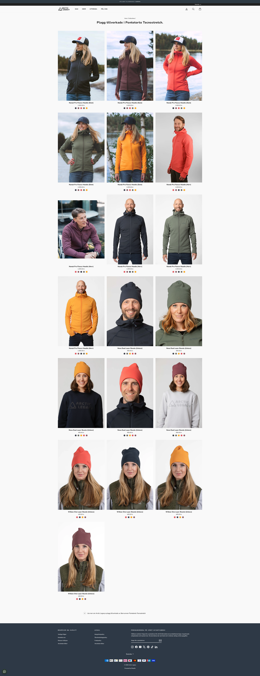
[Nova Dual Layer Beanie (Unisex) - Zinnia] (130, 354)
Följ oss (104, 9)
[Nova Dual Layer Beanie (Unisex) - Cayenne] (133, 354)
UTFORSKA (93, 9)
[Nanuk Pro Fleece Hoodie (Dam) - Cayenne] (81, 108)
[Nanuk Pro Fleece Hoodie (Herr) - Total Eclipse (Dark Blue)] (179, 190)
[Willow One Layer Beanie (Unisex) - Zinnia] (82, 517)
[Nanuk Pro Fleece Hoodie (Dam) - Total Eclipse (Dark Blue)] (76, 108)
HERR (84, 9)
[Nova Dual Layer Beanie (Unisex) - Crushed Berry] (135, 354)
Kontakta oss (62, 637)
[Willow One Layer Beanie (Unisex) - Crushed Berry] (85, 517)
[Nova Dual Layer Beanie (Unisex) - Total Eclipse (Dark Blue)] (124, 354)
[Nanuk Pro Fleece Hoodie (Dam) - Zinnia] (87, 108)
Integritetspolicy (99, 634)
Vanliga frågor (62, 634)
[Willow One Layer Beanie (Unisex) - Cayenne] (77, 517)
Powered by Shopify (130, 668)
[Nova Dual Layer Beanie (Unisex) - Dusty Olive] (127, 354)
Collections (131, 18)
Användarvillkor (62, 644)
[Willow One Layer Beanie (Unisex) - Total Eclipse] (80, 517)
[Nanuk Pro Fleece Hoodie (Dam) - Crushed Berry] (78, 108)
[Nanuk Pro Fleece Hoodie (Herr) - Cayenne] (173, 190)
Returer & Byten (63, 640)
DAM (76, 9)
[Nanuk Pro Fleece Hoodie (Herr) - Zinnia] (184, 190)
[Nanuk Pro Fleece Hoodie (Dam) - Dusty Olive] (84, 108)
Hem (125, 18)
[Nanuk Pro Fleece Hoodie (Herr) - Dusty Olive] (182, 190)
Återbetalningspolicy (101, 637)
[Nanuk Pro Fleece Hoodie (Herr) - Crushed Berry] (176, 190)
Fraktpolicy (98, 640)
